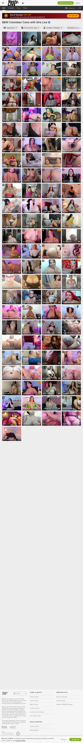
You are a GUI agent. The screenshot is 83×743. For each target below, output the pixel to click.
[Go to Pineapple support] (18, 734)
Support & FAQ (34, 726)
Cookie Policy (20, 740)
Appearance (11, 28)
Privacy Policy (34, 697)
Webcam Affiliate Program (64, 704)
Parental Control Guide (37, 712)
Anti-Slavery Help (35, 716)
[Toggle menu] (3, 3)
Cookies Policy (34, 708)
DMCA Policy (34, 704)
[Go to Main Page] (13, 3)
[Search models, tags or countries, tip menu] (80, 8)
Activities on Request (53, 28)
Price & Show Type (30, 28)
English (18, 693)
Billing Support (34, 730)
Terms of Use (34, 700)
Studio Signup (60, 700)
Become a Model (61, 697)
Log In (78, 3)
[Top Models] (23, 3)
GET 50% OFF (73, 16)
